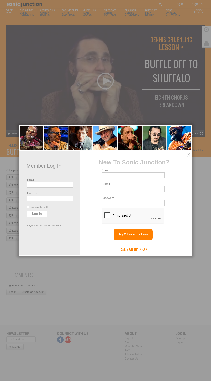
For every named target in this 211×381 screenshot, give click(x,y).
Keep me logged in (40, 207)
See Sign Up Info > (134, 249)
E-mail (106, 184)
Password (33, 193)
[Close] (188, 154)
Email (30, 179)
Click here (56, 225)
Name (105, 170)
